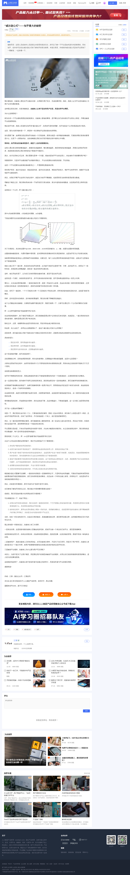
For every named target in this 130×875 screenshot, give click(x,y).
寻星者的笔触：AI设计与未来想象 (19, 680)
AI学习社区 (61, 864)
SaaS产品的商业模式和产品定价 (16, 819)
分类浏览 (40, 3)
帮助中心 (85, 852)
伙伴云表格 (36, 864)
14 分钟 (87, 31)
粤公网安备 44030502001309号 (41, 869)
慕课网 (67, 864)
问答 (55, 3)
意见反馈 (78, 852)
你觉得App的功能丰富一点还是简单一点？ (108, 91)
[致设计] (65, 843)
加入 (124, 30)
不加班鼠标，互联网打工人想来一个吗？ (108, 106)
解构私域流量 (67, 819)
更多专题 (87, 773)
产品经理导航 (16, 864)
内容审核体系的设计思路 (71, 793)
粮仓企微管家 (21, 867)
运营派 (15, 867)
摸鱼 (74, 3)
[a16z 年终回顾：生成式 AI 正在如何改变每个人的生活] (84, 664)
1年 (9, 629)
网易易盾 (42, 864)
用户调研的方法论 (39, 793)
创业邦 (55, 864)
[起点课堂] (65, 840)
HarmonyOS (82, 3)
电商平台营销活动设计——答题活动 (75, 748)
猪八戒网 (29, 864)
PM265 (10, 864)
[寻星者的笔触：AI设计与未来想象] (39, 683)
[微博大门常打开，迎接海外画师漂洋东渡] (84, 683)
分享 (86, 629)
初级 (17, 629)
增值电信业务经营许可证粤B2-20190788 (40, 871)
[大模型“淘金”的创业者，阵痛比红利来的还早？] (84, 673)
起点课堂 (23, 864)
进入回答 (123, 86)
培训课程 (31, 3)
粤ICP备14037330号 (26, 869)
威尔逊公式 (27, 629)
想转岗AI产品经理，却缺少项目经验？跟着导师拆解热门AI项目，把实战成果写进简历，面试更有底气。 (38, 35)
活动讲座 (49, 3)
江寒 (10, 29)
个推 (47, 864)
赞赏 (29, 594)
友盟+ (51, 864)
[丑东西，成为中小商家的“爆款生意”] (39, 664)
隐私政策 (64, 852)
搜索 (92, 3)
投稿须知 (71, 852)
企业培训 (62, 3)
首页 (25, 3)
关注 (16, 29)
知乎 (38, 629)
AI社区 (69, 3)
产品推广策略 (38, 819)
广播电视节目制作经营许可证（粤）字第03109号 (15, 871)
